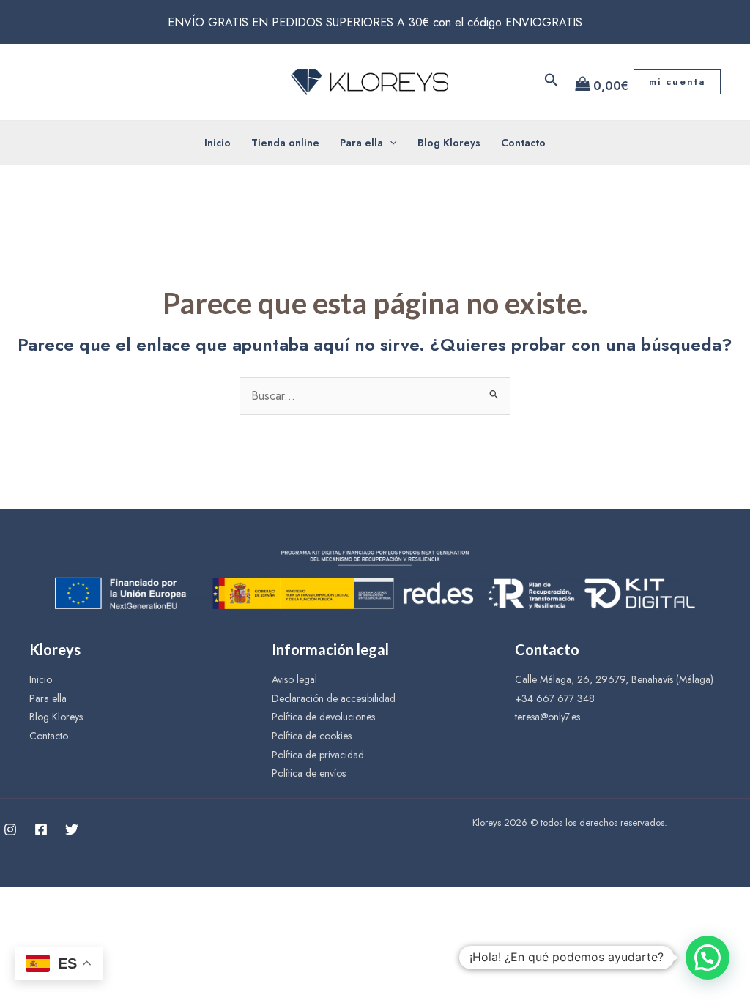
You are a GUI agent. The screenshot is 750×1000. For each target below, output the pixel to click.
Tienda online (285, 142)
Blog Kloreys (448, 142)
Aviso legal (294, 679)
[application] (389, 143)
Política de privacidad (318, 754)
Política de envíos (309, 773)
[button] (707, 958)
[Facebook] (41, 829)
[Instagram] (10, 829)
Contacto (523, 142)
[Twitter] (71, 829)
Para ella (361, 142)
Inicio (217, 142)
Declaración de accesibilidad (334, 698)
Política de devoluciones (323, 716)
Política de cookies (312, 735)
